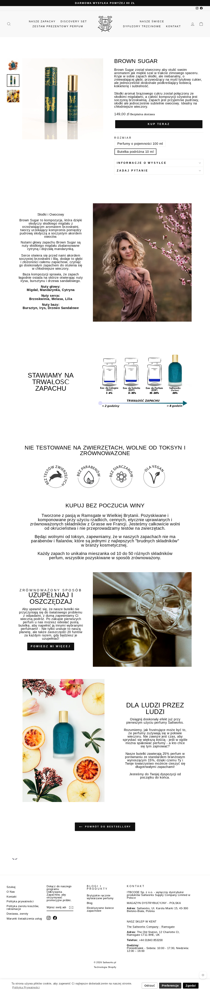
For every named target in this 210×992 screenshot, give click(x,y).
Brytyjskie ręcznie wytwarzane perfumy (100, 897)
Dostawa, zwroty (17, 913)
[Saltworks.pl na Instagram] (49, 918)
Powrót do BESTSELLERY (107, 826)
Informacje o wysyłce (142, 162)
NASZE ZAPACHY (42, 21)
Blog (90, 903)
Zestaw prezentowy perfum (57, 26)
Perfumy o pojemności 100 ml (140, 143)
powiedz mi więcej (51, 646)
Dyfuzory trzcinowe (142, 26)
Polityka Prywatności (26, 987)
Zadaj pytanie (132, 170)
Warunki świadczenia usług (24, 918)
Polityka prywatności (20, 901)
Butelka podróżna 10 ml (135, 151)
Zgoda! (191, 985)
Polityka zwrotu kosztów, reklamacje (23, 908)
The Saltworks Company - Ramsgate (151, 926)
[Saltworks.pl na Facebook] (55, 918)
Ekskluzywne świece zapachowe (100, 909)
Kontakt (173, 26)
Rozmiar (123, 138)
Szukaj (11, 887)
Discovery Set (74, 21)
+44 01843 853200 (150, 940)
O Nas (11, 891)
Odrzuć (149, 985)
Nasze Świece (152, 21)
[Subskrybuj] (71, 908)
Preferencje (170, 985)
